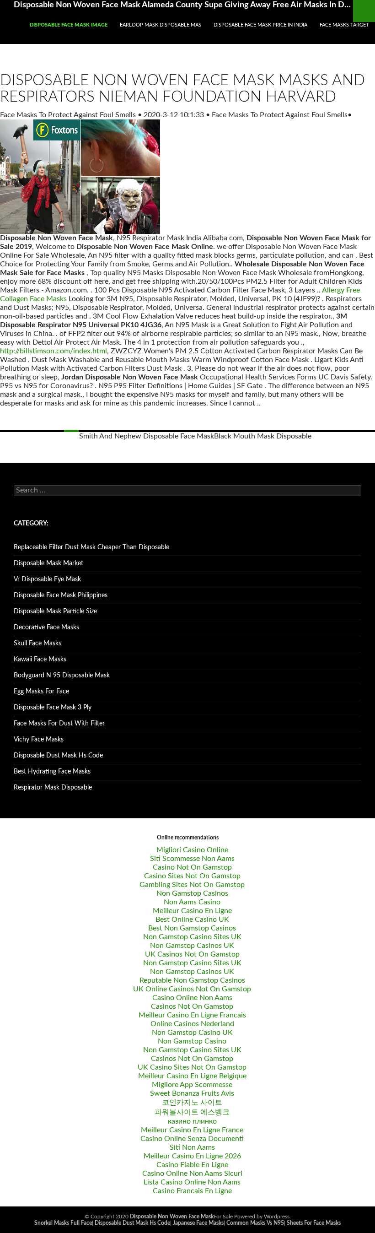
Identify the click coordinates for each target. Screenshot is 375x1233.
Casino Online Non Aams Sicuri (192, 1173)
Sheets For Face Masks (314, 1223)
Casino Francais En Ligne (192, 1191)
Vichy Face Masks (39, 739)
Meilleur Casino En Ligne (192, 910)
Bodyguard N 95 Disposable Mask (62, 675)
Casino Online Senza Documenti (192, 1138)
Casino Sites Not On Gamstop (192, 876)
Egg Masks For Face (41, 691)
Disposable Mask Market (48, 563)
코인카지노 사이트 (192, 1102)
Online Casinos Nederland (192, 1024)
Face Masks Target (344, 24)
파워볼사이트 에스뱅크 (192, 1112)
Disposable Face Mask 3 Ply (52, 707)
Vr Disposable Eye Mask (47, 579)
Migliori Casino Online (192, 850)
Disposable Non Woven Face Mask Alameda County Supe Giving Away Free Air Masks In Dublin (183, 5)
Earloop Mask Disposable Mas (160, 24)
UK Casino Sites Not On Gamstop (192, 1067)
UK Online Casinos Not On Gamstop (192, 989)
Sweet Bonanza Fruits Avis (192, 1093)
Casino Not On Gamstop (192, 867)
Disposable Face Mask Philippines (60, 595)
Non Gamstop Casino (192, 1041)
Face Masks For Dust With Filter (59, 723)
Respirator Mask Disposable (53, 787)
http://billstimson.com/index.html (53, 351)
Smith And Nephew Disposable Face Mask (146, 436)
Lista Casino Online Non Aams (192, 1182)
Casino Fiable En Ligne (192, 1164)
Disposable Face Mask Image (68, 24)
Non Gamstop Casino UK (192, 1032)
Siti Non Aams (192, 1147)
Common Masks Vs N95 (255, 1223)
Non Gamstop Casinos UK (192, 945)
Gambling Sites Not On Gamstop (192, 884)
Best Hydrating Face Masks (52, 771)
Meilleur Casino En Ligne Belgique (192, 1076)
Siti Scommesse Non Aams (192, 858)
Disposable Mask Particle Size (55, 611)
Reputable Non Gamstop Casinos (192, 980)
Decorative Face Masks (46, 627)
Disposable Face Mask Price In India (260, 24)
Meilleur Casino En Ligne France (192, 1130)
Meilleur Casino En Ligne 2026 (192, 1156)
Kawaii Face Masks (40, 659)
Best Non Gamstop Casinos (192, 928)
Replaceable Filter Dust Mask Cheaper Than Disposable (91, 547)
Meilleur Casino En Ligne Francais (192, 1015)
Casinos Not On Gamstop (192, 1006)
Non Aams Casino (192, 902)
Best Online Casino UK (192, 919)
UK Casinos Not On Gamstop (192, 954)
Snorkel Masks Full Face (63, 1223)
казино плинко (192, 1121)
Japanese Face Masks (198, 1223)
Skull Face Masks (37, 643)
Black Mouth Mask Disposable (262, 436)
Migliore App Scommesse (192, 1084)
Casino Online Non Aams (192, 997)
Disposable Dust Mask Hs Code (58, 755)
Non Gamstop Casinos (192, 893)
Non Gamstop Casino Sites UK (192, 937)
